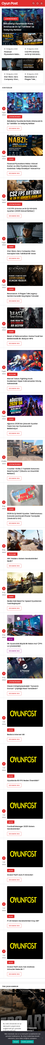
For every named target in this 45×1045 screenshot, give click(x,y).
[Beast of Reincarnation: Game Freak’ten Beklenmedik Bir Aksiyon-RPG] (25, 317)
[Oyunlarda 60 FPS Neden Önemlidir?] (25, 759)
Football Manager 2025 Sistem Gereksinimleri (21, 827)
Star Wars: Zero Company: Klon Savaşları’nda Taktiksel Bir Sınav (12, 80)
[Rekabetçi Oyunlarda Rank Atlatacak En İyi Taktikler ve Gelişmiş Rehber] (25, 102)
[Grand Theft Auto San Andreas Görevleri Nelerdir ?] (25, 945)
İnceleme (12, 374)
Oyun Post (10, 3)
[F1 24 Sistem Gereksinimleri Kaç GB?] (25, 899)
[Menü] (41, 3)
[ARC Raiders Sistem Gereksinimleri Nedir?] (25, 540)
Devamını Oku (14, 128)
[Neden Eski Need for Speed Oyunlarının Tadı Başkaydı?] (25, 582)
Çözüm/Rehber (11, 19)
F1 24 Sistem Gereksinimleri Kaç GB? (23, 921)
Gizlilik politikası (27, 1042)
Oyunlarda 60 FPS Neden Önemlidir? (23, 780)
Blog (11, 730)
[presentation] (1, 1016)
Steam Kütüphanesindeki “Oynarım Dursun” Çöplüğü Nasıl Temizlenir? (23, 687)
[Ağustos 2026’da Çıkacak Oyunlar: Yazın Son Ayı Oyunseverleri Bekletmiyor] (25, 405)
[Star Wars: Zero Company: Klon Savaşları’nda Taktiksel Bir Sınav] (12, 64)
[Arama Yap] (33, 3)
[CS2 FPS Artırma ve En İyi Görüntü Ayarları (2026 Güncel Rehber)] (32, 39)
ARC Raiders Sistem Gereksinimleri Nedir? (22, 559)
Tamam (15, 1042)
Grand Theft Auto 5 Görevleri (20, 875)
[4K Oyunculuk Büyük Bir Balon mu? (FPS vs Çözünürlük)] (25, 625)
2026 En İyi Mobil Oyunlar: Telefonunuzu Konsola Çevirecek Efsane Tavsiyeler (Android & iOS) (24, 516)
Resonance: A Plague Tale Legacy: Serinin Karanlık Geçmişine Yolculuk (23, 294)
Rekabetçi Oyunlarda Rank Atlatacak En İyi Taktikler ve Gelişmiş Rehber (18, 26)
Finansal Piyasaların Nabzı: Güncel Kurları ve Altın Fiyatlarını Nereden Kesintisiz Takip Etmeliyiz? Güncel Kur (23, 166)
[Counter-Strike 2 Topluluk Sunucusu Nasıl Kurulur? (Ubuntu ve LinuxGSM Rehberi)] (25, 450)
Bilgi (10, 639)
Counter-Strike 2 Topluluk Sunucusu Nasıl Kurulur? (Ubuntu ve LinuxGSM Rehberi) (23, 471)
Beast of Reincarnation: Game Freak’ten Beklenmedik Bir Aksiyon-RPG (25, 337)
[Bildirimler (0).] (37, 3)
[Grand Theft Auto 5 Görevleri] (25, 853)
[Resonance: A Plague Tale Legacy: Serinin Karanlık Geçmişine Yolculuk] (32, 64)
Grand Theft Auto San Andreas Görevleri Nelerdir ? (21, 968)
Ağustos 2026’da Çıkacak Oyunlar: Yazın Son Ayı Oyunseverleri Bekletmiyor (22, 426)
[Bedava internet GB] (25, 713)
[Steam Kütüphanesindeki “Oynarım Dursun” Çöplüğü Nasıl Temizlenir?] (25, 667)
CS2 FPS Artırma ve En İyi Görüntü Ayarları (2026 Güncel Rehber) (32, 55)
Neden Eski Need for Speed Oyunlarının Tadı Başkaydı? (24, 602)
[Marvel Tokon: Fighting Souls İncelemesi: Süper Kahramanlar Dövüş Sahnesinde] (25, 360)
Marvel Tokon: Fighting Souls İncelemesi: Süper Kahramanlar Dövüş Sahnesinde (24, 381)
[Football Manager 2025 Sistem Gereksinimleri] (25, 805)
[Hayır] (42, 1038)
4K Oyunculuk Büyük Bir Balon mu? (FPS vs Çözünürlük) (24, 644)
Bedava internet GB (15, 734)
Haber (11, 159)
